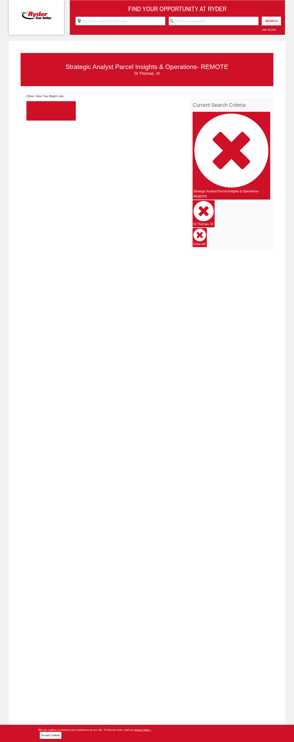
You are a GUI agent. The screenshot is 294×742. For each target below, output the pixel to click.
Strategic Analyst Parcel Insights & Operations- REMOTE (226, 194)
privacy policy (142, 729)
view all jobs (269, 29)
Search (271, 21)
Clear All (199, 244)
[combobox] (120, 21)
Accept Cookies (50, 735)
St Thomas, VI (203, 224)
